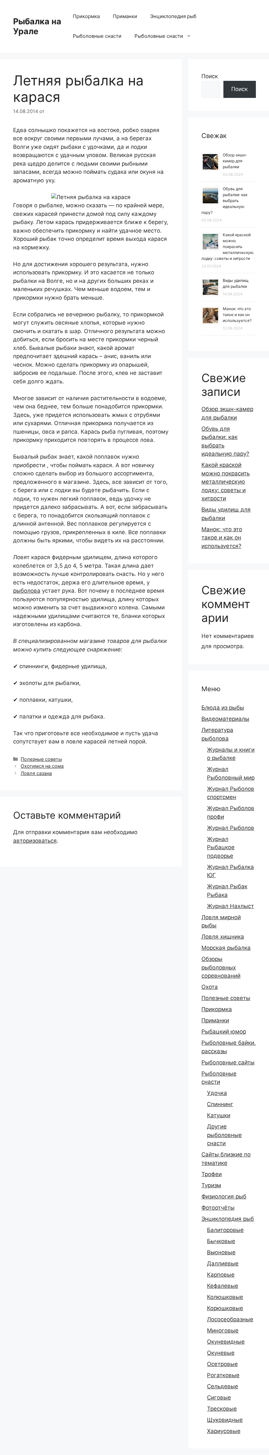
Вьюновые (221, 1252)
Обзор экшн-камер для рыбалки (235, 160)
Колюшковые (225, 1297)
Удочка (217, 1093)
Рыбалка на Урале (37, 26)
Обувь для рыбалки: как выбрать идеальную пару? (224, 200)
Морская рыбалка (226, 947)
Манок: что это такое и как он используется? (237, 314)
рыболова (26, 590)
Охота (209, 987)
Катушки (218, 1115)
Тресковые (222, 1408)
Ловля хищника (222, 936)
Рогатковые (223, 1375)
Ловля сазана (36, 773)
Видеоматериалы (225, 719)
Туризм (211, 1185)
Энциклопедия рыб (173, 16)
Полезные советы (41, 759)
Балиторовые (225, 1230)
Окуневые (221, 1353)
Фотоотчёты (218, 1207)
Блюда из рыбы (222, 707)
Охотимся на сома (42, 766)
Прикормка (86, 16)
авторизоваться (35, 840)
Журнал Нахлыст (230, 906)
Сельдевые (222, 1386)
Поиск (209, 76)
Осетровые (222, 1364)
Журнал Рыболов (230, 828)
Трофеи (211, 1174)
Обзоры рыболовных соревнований (220, 967)
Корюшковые (225, 1308)
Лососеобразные (230, 1319)
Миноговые (222, 1330)
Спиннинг (220, 1104)
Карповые (221, 1274)
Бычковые (221, 1241)
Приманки (125, 16)
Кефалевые (222, 1286)
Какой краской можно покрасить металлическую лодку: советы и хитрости (227, 246)
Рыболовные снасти (97, 36)
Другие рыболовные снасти (224, 1135)
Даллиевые (222, 1263)
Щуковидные (225, 1420)
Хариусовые (223, 1431)
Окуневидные (226, 1341)
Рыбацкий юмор (223, 1031)
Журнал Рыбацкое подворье (221, 847)
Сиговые (219, 1397)
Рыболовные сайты (228, 1062)
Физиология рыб (223, 1196)
